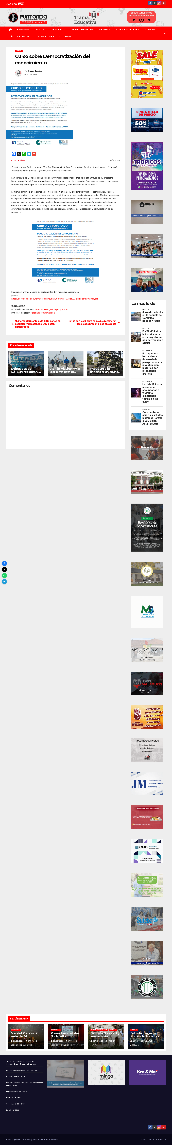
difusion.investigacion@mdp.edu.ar (51, 309)
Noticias (19, 51)
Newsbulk (41, 1140)
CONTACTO (161, 1140)
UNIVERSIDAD (58, 30)
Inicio (13, 160)
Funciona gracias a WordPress (18, 1140)
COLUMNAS (65, 36)
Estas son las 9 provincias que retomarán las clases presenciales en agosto (92, 322)
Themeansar (53, 1140)
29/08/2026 (138, 1041)
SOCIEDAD (112, 1030)
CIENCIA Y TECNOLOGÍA (127, 30)
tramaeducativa (35, 71)
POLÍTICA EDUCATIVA (82, 30)
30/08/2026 (18, 1041)
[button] (165, 33)
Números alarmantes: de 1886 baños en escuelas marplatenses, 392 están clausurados (38, 324)
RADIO (151, 1140)
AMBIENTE (150, 30)
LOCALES (40, 30)
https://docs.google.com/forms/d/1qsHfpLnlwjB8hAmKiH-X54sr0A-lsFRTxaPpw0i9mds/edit (54, 298)
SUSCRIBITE (23, 30)
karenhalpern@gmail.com (43, 313)
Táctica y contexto (20, 36)
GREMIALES (104, 30)
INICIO (144, 1140)
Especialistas (46, 36)
